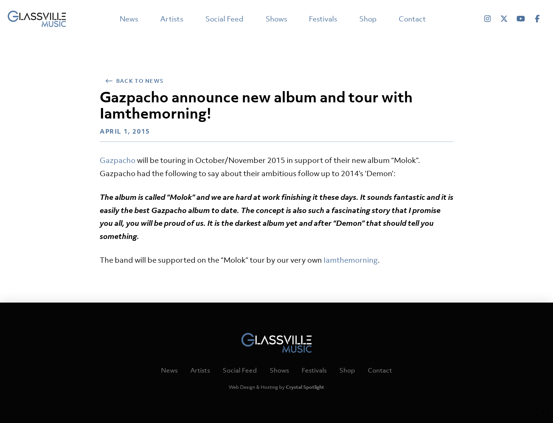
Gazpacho (117, 160)
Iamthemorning (351, 260)
